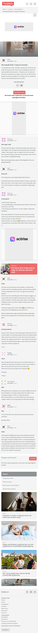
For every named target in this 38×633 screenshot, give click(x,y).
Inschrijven (5, 629)
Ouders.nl (5, 592)
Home (4, 9)
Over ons (4, 613)
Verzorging (13, 265)
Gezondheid (18, 9)
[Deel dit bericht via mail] (21, 85)
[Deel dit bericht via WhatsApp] (17, 85)
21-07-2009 (9, 427)
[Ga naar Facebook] (27, 592)
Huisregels (4, 617)
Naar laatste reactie (19, 92)
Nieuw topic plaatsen (9, 489)
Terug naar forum (8, 478)
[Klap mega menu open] (35, 4)
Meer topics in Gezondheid (11, 485)
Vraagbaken (4, 604)
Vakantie (5, 571)
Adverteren (4, 608)
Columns (4, 606)
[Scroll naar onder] (35, 15)
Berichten (4, 610)
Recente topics (7, 482)
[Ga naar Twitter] (31, 592)
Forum (11, 9)
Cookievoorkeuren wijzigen (9, 623)
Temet (9, 353)
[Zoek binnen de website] (27, 4)
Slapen (4, 513)
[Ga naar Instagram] (35, 592)
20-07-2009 (9, 61)
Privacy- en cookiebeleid (8, 621)
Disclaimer (4, 619)
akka (8, 405)
